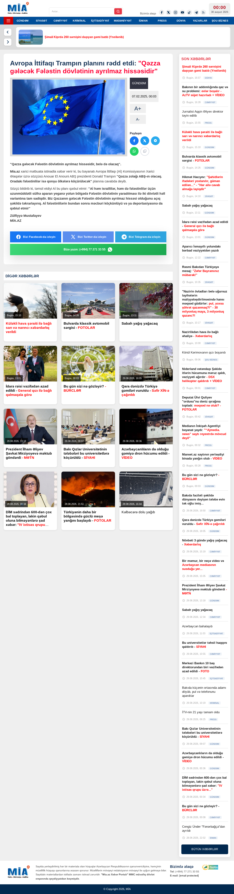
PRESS (162, 20)
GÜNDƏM (23, 20)
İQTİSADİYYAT (100, 20)
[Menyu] (8, 20)
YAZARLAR (200, 20)
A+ (137, 108)
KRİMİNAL (79, 20)
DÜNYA (181, 20)
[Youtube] (182, 12)
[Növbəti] (8, 42)
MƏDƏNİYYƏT (123, 20)
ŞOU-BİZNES (220, 20)
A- (138, 119)
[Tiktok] (189, 12)
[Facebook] (161, 12)
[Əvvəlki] (8, 32)
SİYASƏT (41, 20)
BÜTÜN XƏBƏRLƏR (204, 849)
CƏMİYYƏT (60, 20)
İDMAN (143, 20)
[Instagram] (175, 12)
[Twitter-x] (168, 12)
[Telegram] (196, 12)
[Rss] (203, 12)
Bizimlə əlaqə (148, 13)
